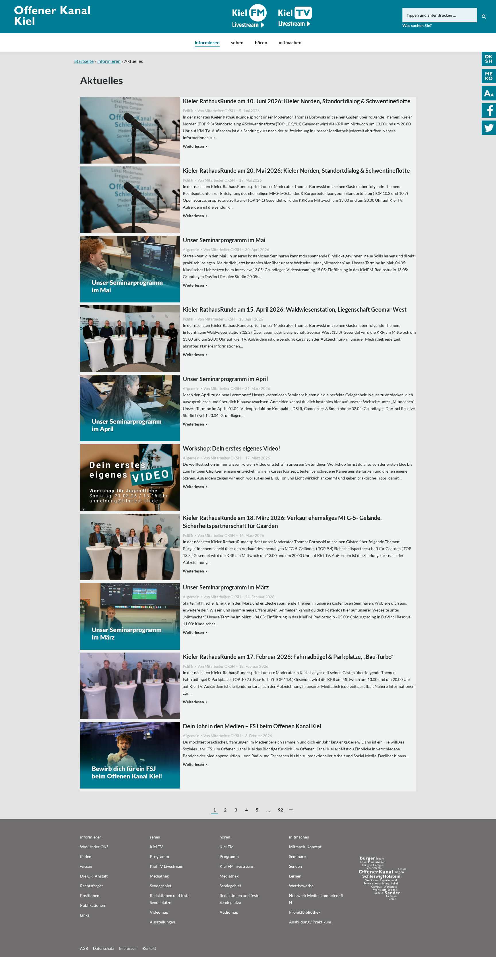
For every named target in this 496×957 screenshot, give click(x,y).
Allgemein (191, 249)
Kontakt (149, 948)
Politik (188, 110)
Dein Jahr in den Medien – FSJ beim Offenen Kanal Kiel (252, 726)
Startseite (84, 61)
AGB (84, 948)
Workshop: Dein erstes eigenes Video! (231, 448)
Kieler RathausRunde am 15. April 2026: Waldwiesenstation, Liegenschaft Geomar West (295, 309)
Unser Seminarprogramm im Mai (224, 239)
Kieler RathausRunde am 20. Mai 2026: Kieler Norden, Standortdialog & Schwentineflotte (296, 170)
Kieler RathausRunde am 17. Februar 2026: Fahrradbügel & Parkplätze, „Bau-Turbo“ (288, 656)
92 (280, 809)
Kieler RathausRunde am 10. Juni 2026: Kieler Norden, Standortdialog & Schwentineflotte (296, 101)
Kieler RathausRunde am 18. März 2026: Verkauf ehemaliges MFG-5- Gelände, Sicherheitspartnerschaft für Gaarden (282, 521)
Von (216, 110)
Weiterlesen (193, 146)
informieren (109, 61)
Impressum (128, 948)
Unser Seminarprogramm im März (226, 587)
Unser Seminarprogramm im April (225, 378)
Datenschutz (103, 948)
